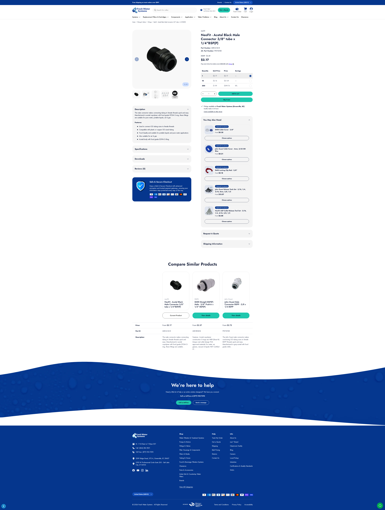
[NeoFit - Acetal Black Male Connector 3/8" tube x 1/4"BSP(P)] (176, 285)
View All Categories (186, 487)
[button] (245, 10)
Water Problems (203, 17)
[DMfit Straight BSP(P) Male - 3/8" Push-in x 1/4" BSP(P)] (206, 285)
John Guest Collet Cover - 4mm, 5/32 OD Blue (230, 150)
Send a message (201, 403)
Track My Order (217, 438)
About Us (223, 17)
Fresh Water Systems (145, 504)
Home (133, 22)
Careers (232, 454)
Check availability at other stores (213, 112)
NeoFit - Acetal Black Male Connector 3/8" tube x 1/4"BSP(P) (169, 22)
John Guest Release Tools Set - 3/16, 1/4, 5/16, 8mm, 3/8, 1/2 (230, 190)
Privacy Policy (236, 504)
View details (206, 315)
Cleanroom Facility (236, 446)
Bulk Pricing (216, 450)
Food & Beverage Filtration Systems (191, 462)
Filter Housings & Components (189, 450)
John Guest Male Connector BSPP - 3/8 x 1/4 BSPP (235, 304)
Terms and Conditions (221, 504)
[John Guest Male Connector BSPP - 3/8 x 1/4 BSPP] (236, 285)
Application (189, 17)
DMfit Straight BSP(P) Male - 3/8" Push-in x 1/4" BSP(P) (204, 304)
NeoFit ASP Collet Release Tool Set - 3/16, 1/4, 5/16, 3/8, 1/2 (230, 212)
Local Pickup (234, 458)
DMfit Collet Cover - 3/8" (224, 130)
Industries (233, 462)
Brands (219, 2)
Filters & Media (184, 454)
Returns (214, 454)
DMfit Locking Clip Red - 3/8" (226, 170)
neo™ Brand (234, 442)
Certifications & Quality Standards (241, 466)
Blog (215, 17)
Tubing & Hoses (184, 458)
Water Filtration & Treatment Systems (191, 438)
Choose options (227, 138)
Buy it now (226, 100)
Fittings (150, 22)
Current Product (176, 315)
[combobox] (174, 10)
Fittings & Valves (141, 22)
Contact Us (228, 2)
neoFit (203, 31)
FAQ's (232, 470)
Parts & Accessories (186, 470)
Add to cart (235, 94)
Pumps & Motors (185, 442)
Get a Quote (223, 10)
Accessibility (248, 504)
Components (175, 17)
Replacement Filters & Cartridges (154, 17)
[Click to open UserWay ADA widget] (3, 506)
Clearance (244, 17)
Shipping (215, 446)
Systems (135, 17)
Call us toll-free (184, 403)
